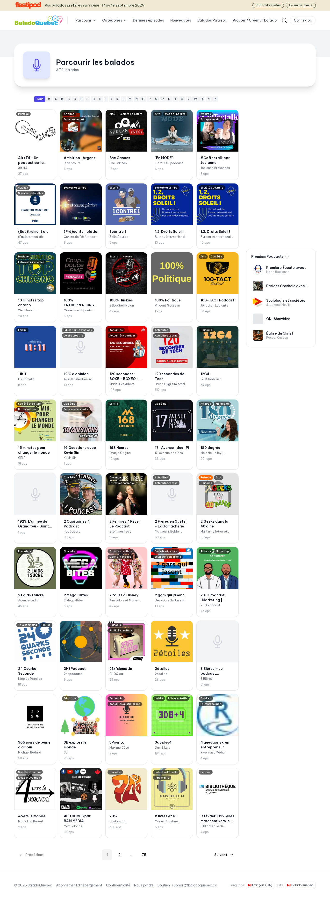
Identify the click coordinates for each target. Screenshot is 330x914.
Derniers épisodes (148, 20)
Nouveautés (180, 20)
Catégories (112, 20)
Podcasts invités (268, 5)
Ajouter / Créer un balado (255, 20)
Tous (39, 99)
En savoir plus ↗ (301, 5)
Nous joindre (144, 885)
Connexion (303, 20)
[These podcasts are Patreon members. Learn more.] (287, 256)
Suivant (220, 855)
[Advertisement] (281, 168)
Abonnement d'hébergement (79, 885)
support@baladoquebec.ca (194, 885)
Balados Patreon (212, 20)
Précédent (34, 855)
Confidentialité (118, 885)
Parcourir (83, 20)
